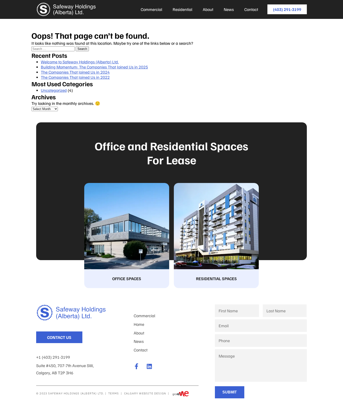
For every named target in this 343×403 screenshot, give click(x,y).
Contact (251, 9)
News (229, 9)
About (208, 9)
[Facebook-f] (137, 366)
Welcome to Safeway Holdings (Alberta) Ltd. (80, 61)
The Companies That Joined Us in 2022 (75, 77)
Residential (182, 9)
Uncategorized (54, 90)
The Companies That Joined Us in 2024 (75, 72)
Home (139, 324)
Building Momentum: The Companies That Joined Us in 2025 (94, 66)
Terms (113, 393)
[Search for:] (54, 48)
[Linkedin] (149, 366)
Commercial (151, 9)
